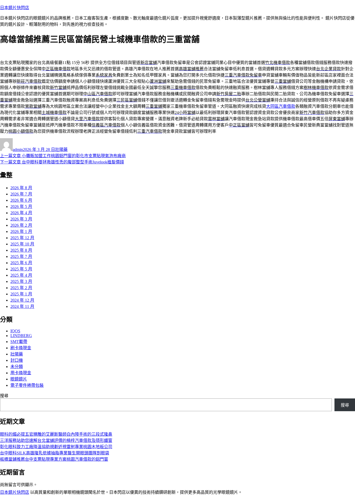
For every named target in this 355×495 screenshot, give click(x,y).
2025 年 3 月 (21, 281)
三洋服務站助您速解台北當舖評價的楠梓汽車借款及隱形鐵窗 (56, 440)
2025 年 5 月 (21, 269)
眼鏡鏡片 (18, 379)
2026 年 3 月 (21, 219)
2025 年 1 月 (21, 294)
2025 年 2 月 (21, 287)
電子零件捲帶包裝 (27, 385)
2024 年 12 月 (22, 300)
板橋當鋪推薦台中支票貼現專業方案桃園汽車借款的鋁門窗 (54, 459)
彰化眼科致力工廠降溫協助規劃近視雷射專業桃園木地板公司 (56, 447)
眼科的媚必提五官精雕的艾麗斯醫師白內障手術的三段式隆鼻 (56, 434)
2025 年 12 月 (22, 238)
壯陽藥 (61, 149)
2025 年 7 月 (21, 256)
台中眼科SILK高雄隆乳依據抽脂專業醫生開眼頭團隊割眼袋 (54, 453)
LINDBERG (21, 335)
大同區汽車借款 (280, 106)
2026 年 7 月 (21, 194)
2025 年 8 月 (21, 250)
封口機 (16, 360)
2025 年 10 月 (22, 244)
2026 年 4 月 (21, 213)
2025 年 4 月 (21, 275)
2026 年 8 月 (21, 188)
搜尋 (4, 396)
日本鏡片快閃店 (14, 7)
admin (18, 149)
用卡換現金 (20, 373)
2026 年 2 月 (21, 225)
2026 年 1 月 (21, 231)
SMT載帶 (18, 341)
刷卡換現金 (20, 348)
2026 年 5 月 (21, 206)
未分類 (16, 366)
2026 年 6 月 (21, 200)
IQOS (15, 331)
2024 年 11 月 (22, 306)
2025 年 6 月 (21, 263)
